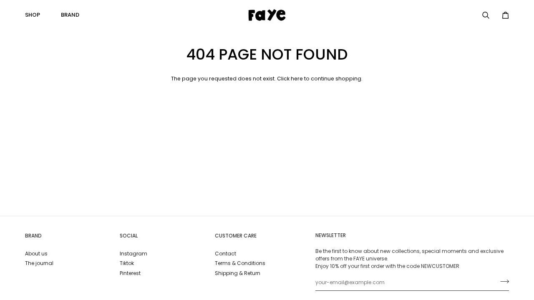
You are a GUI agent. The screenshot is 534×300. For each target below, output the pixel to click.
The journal (39, 263)
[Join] (502, 281)
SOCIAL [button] (129, 235)
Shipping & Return (237, 273)
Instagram (133, 253)
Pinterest (130, 273)
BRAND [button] (33, 235)
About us (36, 253)
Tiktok (127, 263)
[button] (35, 15)
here (297, 78)
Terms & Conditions (240, 263)
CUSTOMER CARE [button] (236, 235)
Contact (225, 253)
